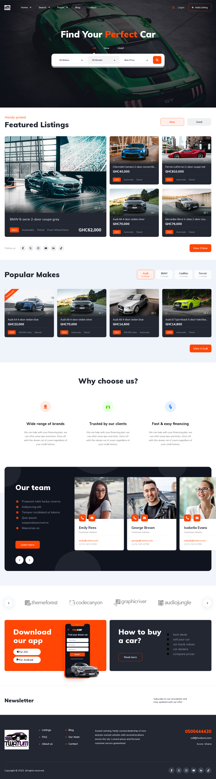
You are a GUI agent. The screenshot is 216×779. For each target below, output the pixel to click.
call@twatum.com (201, 737)
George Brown (143, 528)
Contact (92, 7)
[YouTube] (194, 770)
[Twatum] (7, 7)
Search (42, 7)
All (94, 48)
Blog (77, 7)
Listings (46, 729)
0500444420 (198, 731)
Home (24, 7)
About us (47, 743)
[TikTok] (208, 770)
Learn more (27, 544)
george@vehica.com (142, 540)
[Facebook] (172, 770)
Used (121, 48)
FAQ (44, 736)
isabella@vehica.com (195, 540)
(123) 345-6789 (88, 544)
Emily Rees (87, 528)
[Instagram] (186, 770)
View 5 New (200, 248)
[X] (179, 770)
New (106, 48)
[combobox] (71, 60)
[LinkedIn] (201, 770)
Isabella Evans (195, 528)
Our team (73, 736)
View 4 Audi (200, 348)
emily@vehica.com (88, 540)
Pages (60, 7)
